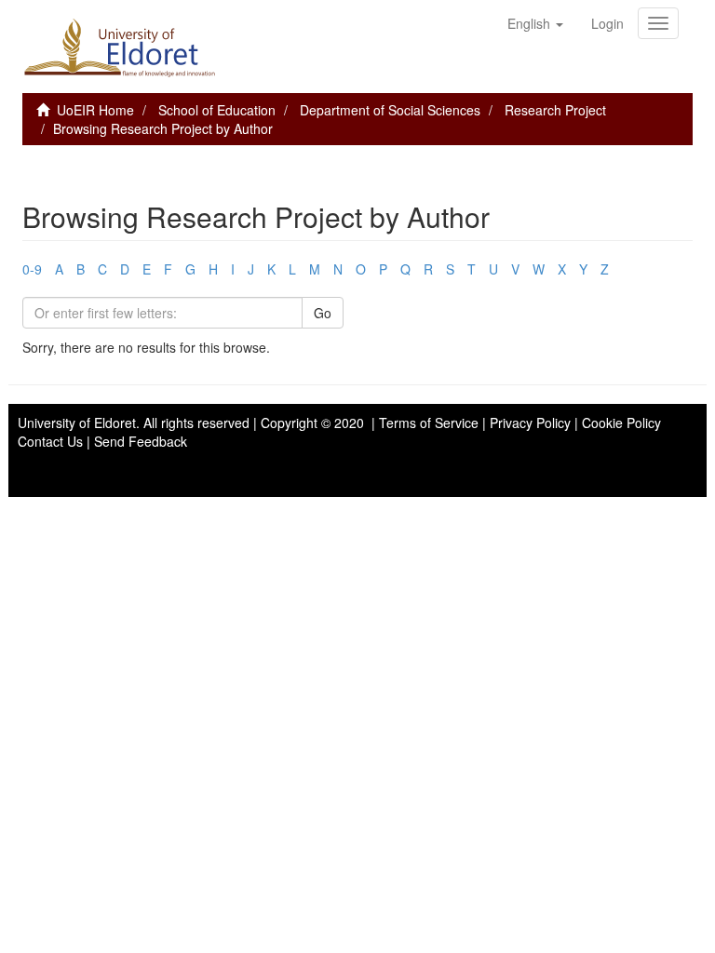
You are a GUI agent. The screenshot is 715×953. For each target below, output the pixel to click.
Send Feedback (140, 441)
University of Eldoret (77, 422)
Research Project (555, 110)
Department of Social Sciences (390, 110)
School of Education (217, 110)
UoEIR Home (95, 110)
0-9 (32, 269)
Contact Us (50, 441)
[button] (535, 23)
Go (322, 312)
